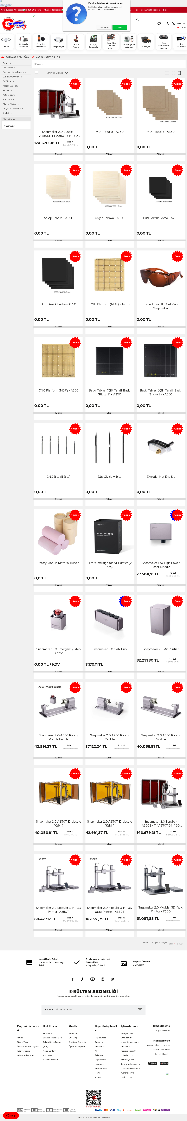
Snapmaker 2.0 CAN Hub (109, 649)
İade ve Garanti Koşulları (28, 1046)
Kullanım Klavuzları (25, 1055)
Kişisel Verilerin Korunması (49, 1053)
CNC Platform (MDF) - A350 (58, 390)
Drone (6, 63)
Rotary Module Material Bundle (58, 563)
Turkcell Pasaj (101, 1068)
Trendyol (99, 1042)
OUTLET (6, 113)
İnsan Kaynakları (50, 1059)
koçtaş (98, 1077)
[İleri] (181, 944)
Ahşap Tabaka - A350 (109, 218)
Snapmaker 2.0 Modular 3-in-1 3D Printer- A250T (58, 910)
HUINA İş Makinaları (23, 45)
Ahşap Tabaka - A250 (58, 218)
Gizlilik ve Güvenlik (77, 1042)
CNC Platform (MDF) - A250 (110, 304)
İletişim (20, 1038)
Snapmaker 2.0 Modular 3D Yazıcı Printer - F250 (160, 909)
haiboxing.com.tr (128, 1051)
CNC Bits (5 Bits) (58, 477)
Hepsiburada (100, 1038)
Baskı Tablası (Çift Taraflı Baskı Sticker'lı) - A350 (160, 392)
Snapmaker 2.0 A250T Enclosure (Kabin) (58, 823)
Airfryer (146, 46)
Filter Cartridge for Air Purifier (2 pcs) (109, 565)
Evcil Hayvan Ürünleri (128, 45)
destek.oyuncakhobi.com (148, 10)
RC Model (7, 81)
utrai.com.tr (126, 1038)
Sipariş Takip (22, 1042)
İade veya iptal (23, 1051)
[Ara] (137, 19)
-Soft (78, 1117)
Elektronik (7, 99)
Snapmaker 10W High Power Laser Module (161, 565)
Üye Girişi (73, 1038)
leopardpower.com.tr (130, 1042)
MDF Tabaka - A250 (110, 132)
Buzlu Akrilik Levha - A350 (58, 304)
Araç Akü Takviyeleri (12, 108)
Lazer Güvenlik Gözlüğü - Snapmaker (161, 306)
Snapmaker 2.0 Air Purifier (161, 649)
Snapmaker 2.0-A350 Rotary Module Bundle (58, 737)
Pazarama (99, 1064)
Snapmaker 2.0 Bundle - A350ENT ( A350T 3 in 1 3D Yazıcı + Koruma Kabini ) (161, 823)
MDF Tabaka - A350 (161, 132)
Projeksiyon (58, 46)
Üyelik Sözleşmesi (77, 1046)
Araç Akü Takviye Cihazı (111, 46)
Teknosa (99, 1055)
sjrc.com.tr (125, 1046)
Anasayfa (47, 1033)
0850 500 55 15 (33, 10)
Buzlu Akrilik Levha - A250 (161, 218)
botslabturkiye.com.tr (130, 1068)
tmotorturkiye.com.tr (130, 1064)
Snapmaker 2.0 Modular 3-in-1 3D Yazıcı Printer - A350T (109, 910)
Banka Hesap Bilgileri (52, 1038)
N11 (96, 1051)
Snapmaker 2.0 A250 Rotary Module (109, 737)
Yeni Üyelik (74, 1033)
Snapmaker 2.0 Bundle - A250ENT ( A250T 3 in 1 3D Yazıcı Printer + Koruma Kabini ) (58, 134)
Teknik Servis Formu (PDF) (52, 1044)
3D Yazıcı (37, 64)
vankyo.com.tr (127, 1033)
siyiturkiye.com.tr (128, 1059)
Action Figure (76, 45)
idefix (97, 1073)
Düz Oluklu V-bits (109, 477)
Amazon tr (99, 1046)
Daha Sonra (104, 27)
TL (181, 23)
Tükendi (58, 154)
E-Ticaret (85, 1117)
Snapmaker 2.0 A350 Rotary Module (160, 737)
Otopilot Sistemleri (41, 45)
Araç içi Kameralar (94, 45)
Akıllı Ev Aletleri (10, 104)
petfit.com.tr (127, 1077)
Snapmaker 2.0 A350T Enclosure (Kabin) (109, 823)
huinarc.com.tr (127, 1073)
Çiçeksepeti (100, 1059)
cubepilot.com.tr (128, 1055)
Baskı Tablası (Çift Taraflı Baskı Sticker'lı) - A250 (109, 392)
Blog (165, 10)
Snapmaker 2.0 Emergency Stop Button (58, 651)
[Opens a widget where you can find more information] (11, 1116)
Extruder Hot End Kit (161, 477)
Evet (120, 27)
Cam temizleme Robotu (163, 46)
